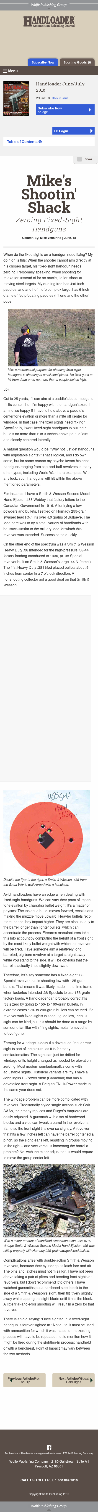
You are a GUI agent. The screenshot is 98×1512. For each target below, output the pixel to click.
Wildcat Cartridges (74, 1380)
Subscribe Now (43, 62)
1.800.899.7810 (66, 1480)
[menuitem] (49, 141)
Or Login (61, 131)
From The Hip (24, 1380)
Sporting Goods (76, 62)
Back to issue (60, 98)
